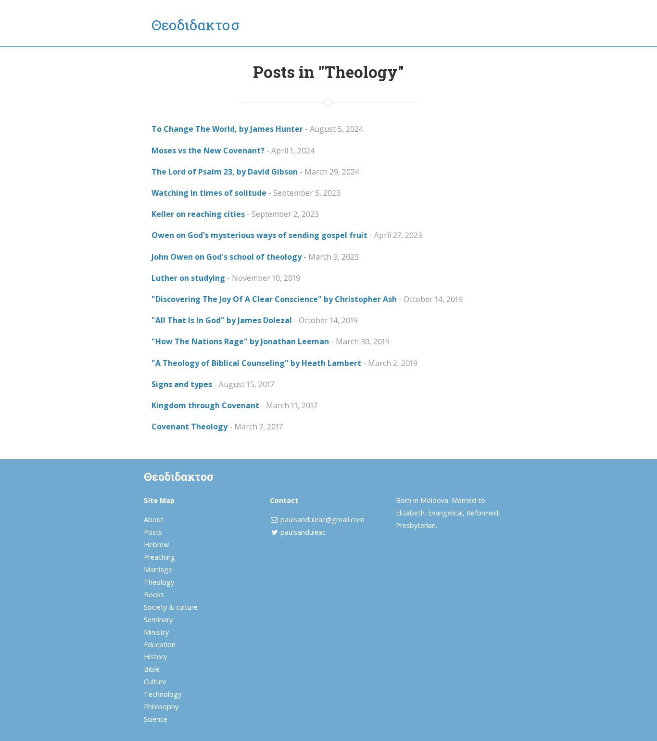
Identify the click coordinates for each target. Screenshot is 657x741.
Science (155, 719)
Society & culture (171, 607)
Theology (159, 582)
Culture (155, 681)
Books (154, 594)
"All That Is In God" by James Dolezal (222, 320)
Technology (162, 694)
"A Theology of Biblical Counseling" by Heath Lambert (256, 363)
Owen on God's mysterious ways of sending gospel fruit (259, 235)
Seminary (158, 619)
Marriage (158, 569)
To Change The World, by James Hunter (227, 129)
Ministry (156, 632)
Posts (153, 532)
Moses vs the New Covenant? (208, 150)
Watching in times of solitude (209, 193)
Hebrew (156, 544)
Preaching (159, 557)
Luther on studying (188, 278)
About (154, 519)
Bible (152, 669)
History (155, 656)
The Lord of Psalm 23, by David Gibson (225, 171)
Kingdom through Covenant (205, 405)
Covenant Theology (189, 426)
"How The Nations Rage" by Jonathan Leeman (240, 341)
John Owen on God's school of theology (227, 256)
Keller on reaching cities (198, 214)
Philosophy (161, 706)
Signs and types (182, 384)
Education (160, 644)
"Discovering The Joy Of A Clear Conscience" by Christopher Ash (274, 299)
